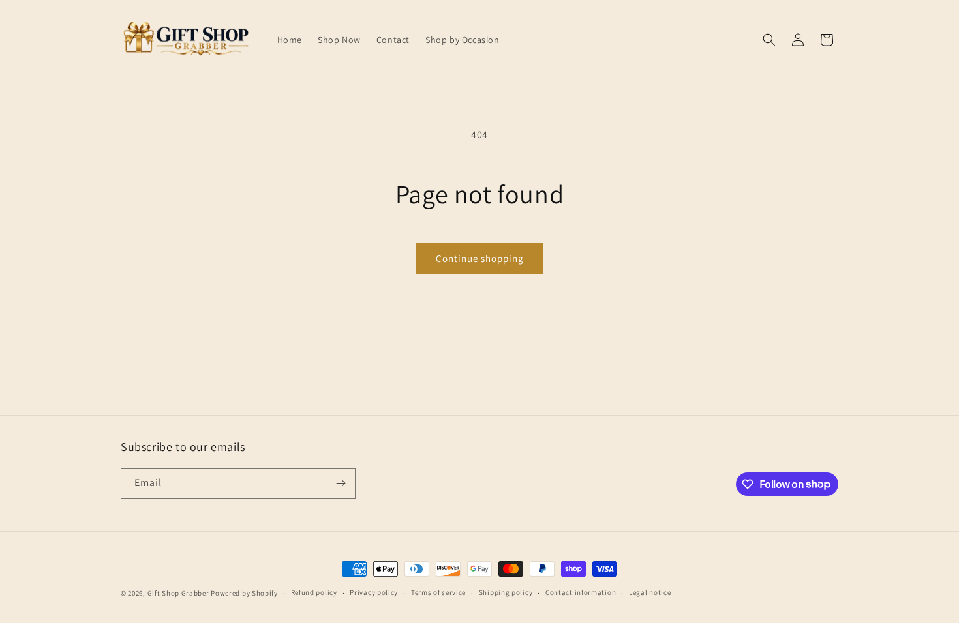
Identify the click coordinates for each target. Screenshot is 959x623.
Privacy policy (374, 592)
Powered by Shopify (244, 593)
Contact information (580, 592)
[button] (769, 39)
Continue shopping (480, 258)
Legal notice (650, 592)
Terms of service (438, 592)
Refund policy (314, 592)
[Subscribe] (340, 483)
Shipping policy (506, 592)
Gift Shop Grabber (178, 593)
